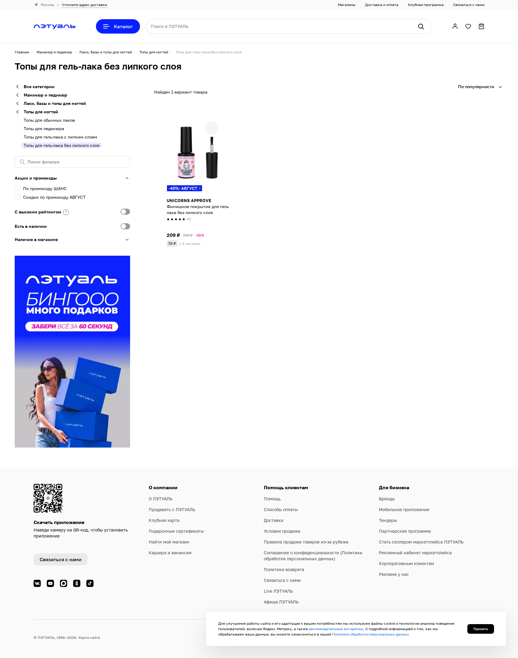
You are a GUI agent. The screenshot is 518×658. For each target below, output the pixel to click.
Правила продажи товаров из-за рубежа (306, 541)
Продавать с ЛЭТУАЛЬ (172, 509)
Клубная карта (164, 520)
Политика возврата (284, 569)
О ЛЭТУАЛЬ (160, 498)
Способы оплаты (281, 509)
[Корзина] (481, 26)
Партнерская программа (405, 531)
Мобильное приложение (404, 509)
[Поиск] (421, 26)
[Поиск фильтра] (72, 162)
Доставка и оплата (381, 4)
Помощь (272, 498)
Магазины (347, 4)
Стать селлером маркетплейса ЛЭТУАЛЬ (421, 541)
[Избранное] (468, 26)
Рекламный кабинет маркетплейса (415, 552)
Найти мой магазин (169, 541)
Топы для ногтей (153, 52)
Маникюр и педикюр (54, 52)
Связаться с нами (468, 4)
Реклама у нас (394, 574)
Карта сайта (89, 637)
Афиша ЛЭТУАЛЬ (281, 601)
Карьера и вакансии (170, 552)
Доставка (273, 520)
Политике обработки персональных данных (370, 634)
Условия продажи (282, 531)
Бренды (387, 498)
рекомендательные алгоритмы (336, 629)
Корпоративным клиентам (406, 563)
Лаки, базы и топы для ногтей (105, 52)
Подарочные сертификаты (176, 531)
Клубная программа (426, 4)
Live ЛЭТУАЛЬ (278, 591)
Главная (22, 52)
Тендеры (388, 520)
